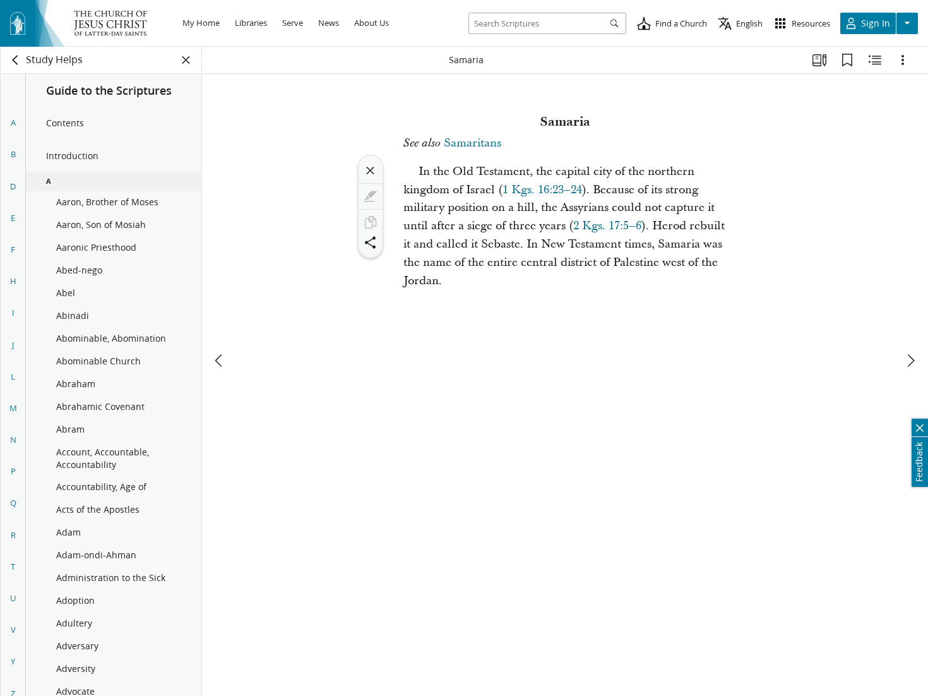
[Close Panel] (186, 60)
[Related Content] (875, 60)
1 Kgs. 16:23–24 (542, 190)
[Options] (902, 60)
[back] (16, 60)
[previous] (219, 360)
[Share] (370, 242)
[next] (910, 360)
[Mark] (370, 196)
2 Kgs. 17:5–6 (607, 226)
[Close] (370, 170)
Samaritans (472, 143)
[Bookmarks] (847, 60)
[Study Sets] (819, 60)
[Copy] (370, 222)
